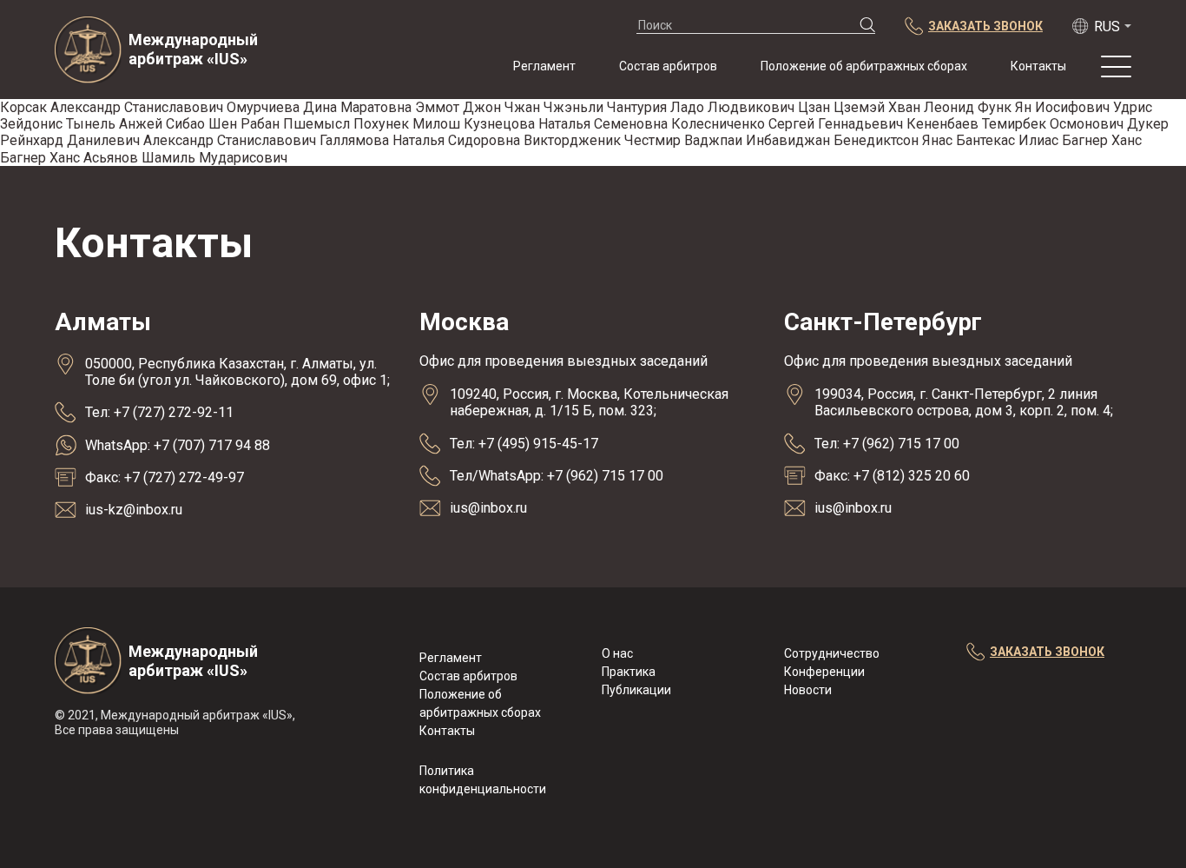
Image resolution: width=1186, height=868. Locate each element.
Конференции (824, 672)
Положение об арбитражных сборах (864, 66)
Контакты (1038, 66)
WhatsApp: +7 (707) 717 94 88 (177, 445)
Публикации (636, 690)
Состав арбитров (668, 66)
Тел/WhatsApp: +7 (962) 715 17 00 (556, 475)
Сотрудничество (832, 653)
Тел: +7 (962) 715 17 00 (886, 443)
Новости (808, 690)
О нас (617, 653)
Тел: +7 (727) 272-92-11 (159, 412)
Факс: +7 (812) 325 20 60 (892, 475)
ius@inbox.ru (488, 508)
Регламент (544, 66)
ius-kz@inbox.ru (133, 509)
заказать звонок (1047, 652)
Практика (629, 672)
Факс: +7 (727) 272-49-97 (164, 477)
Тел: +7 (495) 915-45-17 (524, 443)
